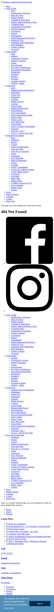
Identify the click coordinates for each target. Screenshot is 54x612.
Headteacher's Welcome (20, 13)
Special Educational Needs (21, 115)
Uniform (14, 99)
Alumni (14, 190)
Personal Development (15, 135)
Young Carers (16, 120)
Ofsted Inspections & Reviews (23, 38)
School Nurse (16, 106)
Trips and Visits (17, 149)
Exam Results (16, 65)
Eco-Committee (17, 185)
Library (14, 163)
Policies (14, 33)
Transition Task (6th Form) (19, 534)
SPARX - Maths (17, 83)
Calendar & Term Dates (20, 20)
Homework (15, 72)
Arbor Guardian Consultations (23, 126)
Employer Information (20, 147)
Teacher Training (17, 47)
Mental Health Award (19, 108)
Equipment (15, 97)
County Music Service (20, 172)
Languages (15, 156)
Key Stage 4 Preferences (21, 67)
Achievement (11, 52)
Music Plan (15, 179)
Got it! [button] (40, 604)
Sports (13, 154)
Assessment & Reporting (21, 70)
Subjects (14, 56)
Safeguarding (16, 36)
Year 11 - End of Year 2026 (22, 133)
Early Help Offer (17, 122)
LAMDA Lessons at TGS (21, 183)
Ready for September (16, 524)
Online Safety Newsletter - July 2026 (23, 531)
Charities (14, 165)
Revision (14, 79)
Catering (14, 104)
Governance (16, 31)
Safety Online (16, 117)
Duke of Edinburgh (18, 160)
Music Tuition (16, 181)
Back (8, 6)
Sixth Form (10, 201)
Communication (17, 24)
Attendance (15, 92)
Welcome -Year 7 (18, 131)
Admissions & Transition (21, 27)
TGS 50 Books (17, 158)
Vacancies (15, 49)
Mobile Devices (17, 101)
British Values (16, 188)
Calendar (9, 197)
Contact (9, 199)
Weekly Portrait (17, 18)
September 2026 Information (22, 43)
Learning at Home (18, 81)
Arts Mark (15, 176)
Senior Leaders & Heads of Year (24, 22)
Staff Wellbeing (17, 45)
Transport (15, 129)
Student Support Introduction (22, 90)
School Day (15, 95)
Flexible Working (18, 29)
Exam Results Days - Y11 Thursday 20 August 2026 (29, 526)
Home (8, 509)
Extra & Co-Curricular (20, 151)
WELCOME (11, 9)
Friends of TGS (17, 40)
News (8, 192)
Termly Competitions (19, 167)
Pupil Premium (17, 111)
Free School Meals (18, 113)
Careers (14, 145)
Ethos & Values (17, 15)
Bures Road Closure (16, 529)
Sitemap (9, 514)
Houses (14, 142)
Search (8, 512)
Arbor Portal (16, 124)
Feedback (15, 74)
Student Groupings (18, 61)
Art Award (15, 174)
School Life (10, 86)
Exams (13, 63)
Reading (14, 77)
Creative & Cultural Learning (22, 169)
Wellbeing (15, 140)
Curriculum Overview (20, 58)
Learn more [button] (9, 608)
